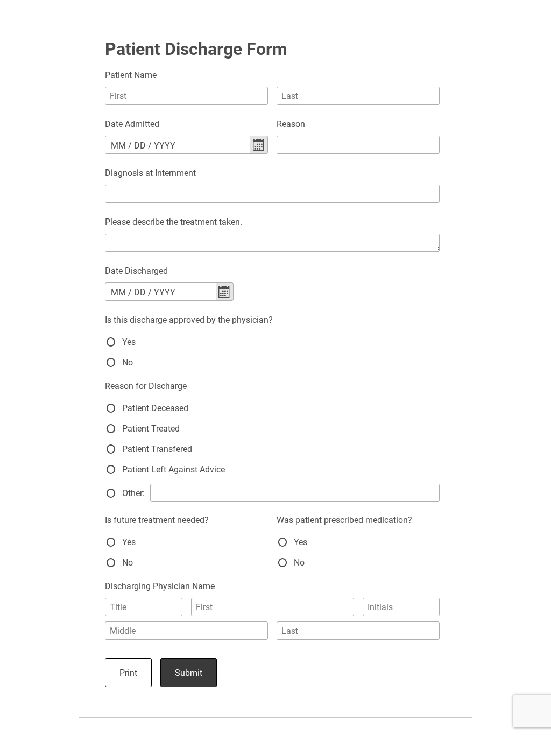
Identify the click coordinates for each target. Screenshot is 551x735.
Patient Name (131, 75)
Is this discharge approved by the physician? (189, 320)
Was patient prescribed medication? (344, 520)
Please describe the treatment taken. (173, 222)
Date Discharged (136, 271)
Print (128, 673)
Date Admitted (132, 124)
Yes (129, 342)
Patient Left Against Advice (173, 469)
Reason (291, 124)
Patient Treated (151, 428)
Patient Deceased (155, 408)
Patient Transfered (157, 449)
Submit (188, 673)
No (127, 362)
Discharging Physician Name (160, 586)
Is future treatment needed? (157, 520)
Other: (133, 493)
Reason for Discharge (146, 386)
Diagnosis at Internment (150, 173)
